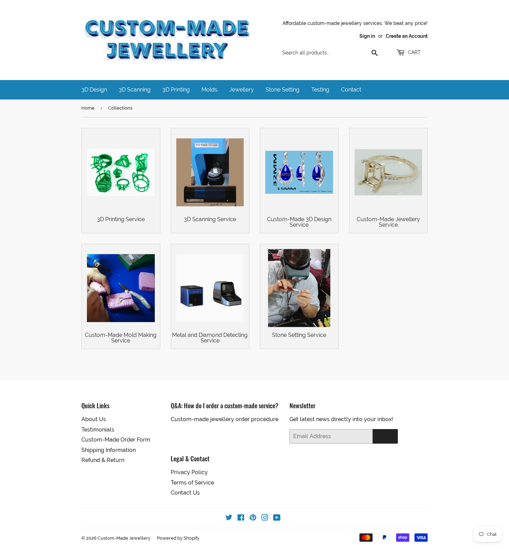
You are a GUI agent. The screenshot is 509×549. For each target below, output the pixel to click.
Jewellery (241, 89)
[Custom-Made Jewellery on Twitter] (228, 518)
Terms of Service (192, 482)
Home (88, 108)
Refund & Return (102, 460)
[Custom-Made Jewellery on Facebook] (240, 518)
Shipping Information (108, 450)
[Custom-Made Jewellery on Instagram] (264, 518)
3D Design (94, 89)
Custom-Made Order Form (115, 439)
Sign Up (385, 436)
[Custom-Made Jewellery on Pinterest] (253, 518)
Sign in (367, 36)
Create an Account (407, 36)
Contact (351, 89)
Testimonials (97, 429)
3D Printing (176, 89)
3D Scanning (135, 89)
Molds (209, 89)
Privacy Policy (189, 472)
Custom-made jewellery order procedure (224, 419)
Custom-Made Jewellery (124, 538)
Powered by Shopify (178, 538)
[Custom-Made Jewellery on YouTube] (276, 518)
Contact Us (185, 492)
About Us (93, 419)
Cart (414, 52)
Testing (320, 89)
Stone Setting (283, 89)
